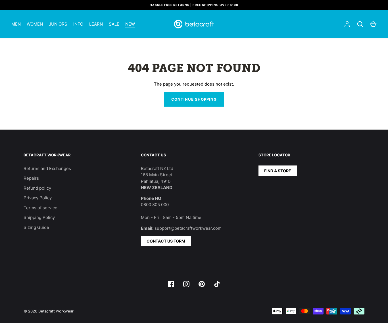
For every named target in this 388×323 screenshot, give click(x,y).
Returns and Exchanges (47, 168)
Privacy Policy (38, 197)
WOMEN (35, 24)
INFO (78, 24)
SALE (114, 24)
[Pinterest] (201, 284)
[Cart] (373, 24)
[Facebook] (171, 284)
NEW (130, 24)
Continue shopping (194, 99)
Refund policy (37, 188)
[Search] (360, 24)
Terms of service (40, 207)
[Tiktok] (217, 284)
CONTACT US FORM (166, 241)
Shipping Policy (39, 217)
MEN (16, 24)
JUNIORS (58, 24)
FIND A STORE (277, 170)
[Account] (347, 24)
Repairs (31, 178)
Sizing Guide (36, 227)
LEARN (96, 24)
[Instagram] (186, 284)
